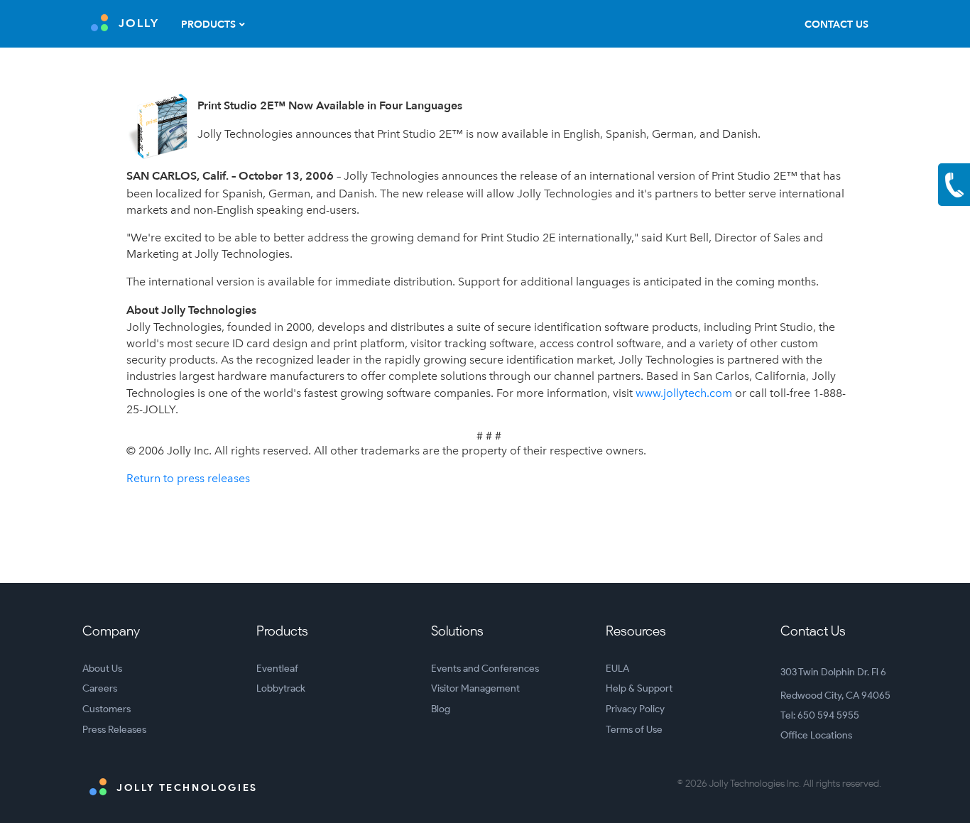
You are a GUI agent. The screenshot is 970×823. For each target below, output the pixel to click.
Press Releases (114, 730)
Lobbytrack (280, 688)
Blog (440, 709)
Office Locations (816, 735)
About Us (102, 669)
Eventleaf (277, 669)
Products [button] (208, 24)
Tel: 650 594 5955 (819, 715)
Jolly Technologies (186, 788)
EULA (617, 669)
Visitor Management (475, 688)
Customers (106, 709)
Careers (99, 688)
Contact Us (836, 24)
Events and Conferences (485, 669)
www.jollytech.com (684, 393)
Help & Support (639, 688)
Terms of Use (634, 730)
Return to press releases (188, 478)
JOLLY (139, 23)
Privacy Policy (635, 709)
